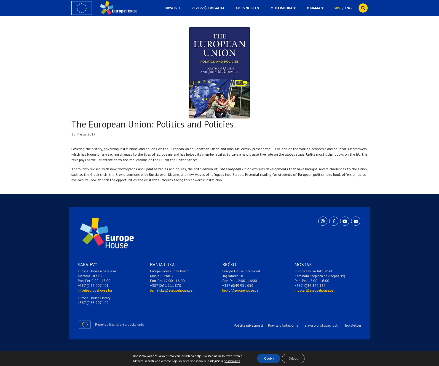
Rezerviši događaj (208, 8)
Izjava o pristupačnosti (320, 325)
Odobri (269, 358)
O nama (313, 8)
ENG (348, 8)
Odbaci (293, 358)
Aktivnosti (246, 8)
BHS (337, 8)
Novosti (172, 8)
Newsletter (352, 325)
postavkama (228, 360)
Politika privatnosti (248, 325)
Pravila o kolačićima (283, 325)
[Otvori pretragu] (363, 8)
